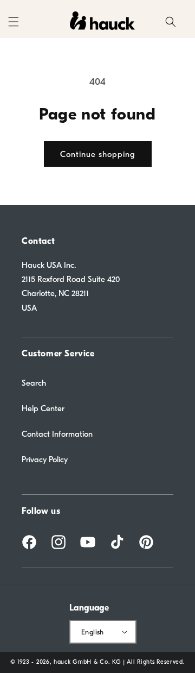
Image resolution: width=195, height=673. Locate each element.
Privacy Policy (45, 459)
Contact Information (57, 434)
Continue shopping (97, 154)
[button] (13, 22)
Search (34, 383)
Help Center (43, 408)
